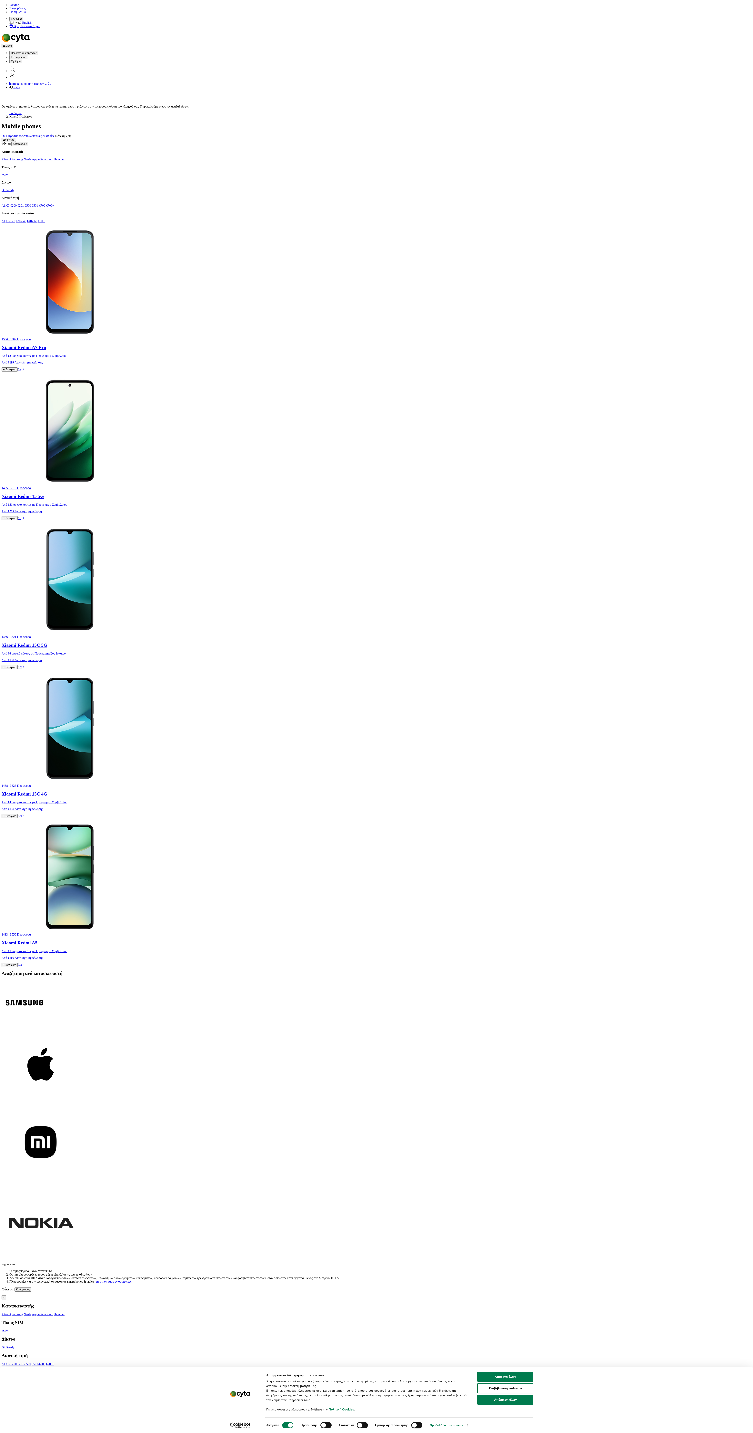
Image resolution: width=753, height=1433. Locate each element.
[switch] (326, 1425)
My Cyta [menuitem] (16, 61)
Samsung (17, 159)
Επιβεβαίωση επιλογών (505, 1388)
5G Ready (8, 190)
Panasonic (46, 159)
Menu (8, 45)
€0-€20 (10, 221)
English (27, 22)
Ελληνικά (16, 18)
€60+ (41, 221)
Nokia (27, 159)
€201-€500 (24, 205)
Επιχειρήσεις (17, 8)
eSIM (5, 174)
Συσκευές (15, 113)
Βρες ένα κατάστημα (26, 26)
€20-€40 (21, 221)
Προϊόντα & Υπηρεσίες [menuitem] (24, 53)
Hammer (59, 159)
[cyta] (17, 41)
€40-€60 (32, 221)
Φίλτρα (10, 139)
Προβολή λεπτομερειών (446, 1425)
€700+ (50, 205)
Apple (36, 159)
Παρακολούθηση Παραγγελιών (31, 83)
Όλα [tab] (4, 135)
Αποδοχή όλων (505, 1376)
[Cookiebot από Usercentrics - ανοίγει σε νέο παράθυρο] (240, 1425)
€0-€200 (11, 205)
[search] (12, 70)
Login (16, 87)
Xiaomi (6, 159)
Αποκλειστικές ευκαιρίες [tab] (38, 135)
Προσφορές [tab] (15, 135)
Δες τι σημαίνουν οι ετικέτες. (114, 1281)
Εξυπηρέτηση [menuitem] (18, 57)
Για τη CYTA (17, 12)
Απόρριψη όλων (505, 1399)
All (3, 205)
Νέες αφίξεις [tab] (63, 135)
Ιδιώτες (14, 4)
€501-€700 (38, 205)
